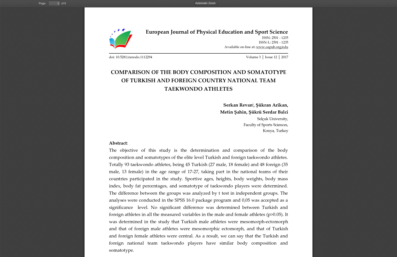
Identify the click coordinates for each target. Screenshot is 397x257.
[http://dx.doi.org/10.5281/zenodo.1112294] (130, 57)
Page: (42, 3)
